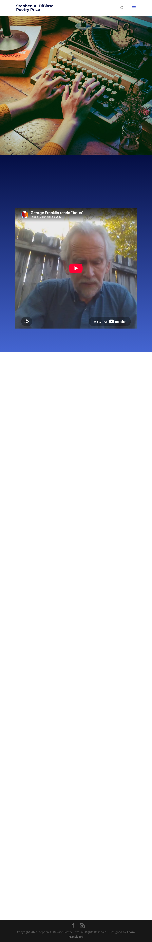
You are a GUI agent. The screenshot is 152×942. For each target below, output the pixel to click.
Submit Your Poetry (76, 465)
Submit (94, 121)
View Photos (28, 659)
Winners (76, 431)
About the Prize (76, 397)
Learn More (63, 121)
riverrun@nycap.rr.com (49, 761)
